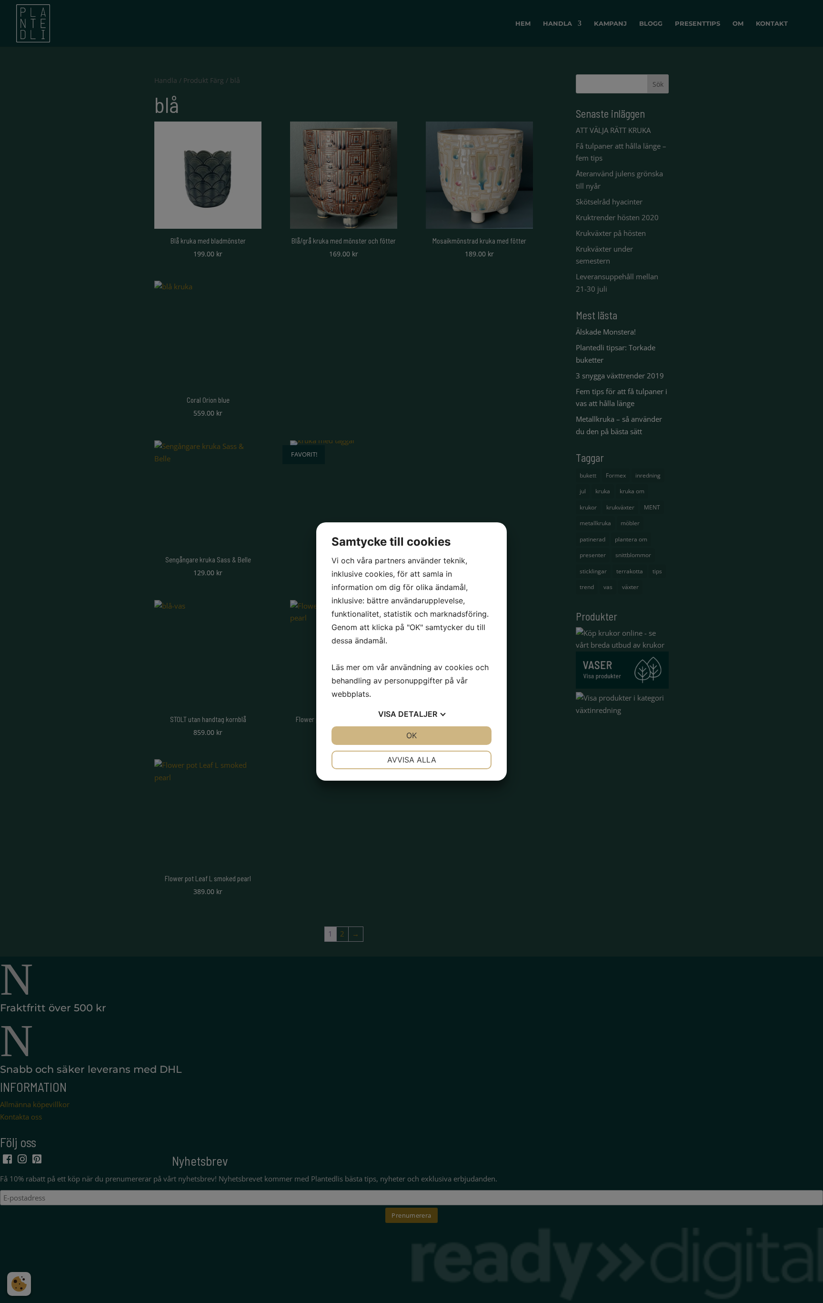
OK (411, 735)
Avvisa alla (411, 759)
